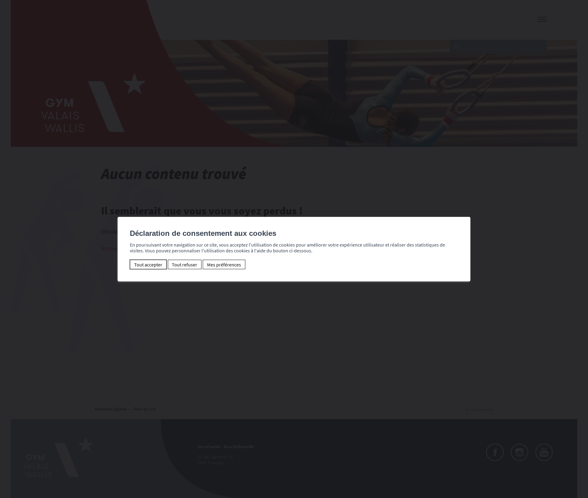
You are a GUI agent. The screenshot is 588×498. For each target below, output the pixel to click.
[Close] (464, 210)
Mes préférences (224, 265)
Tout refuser (184, 265)
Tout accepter (148, 265)
